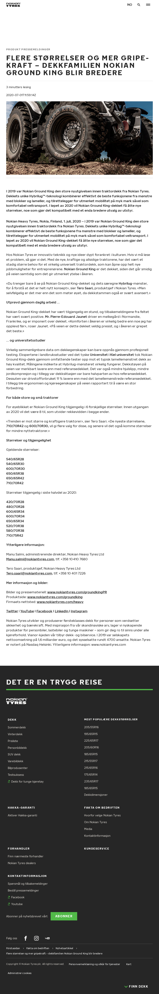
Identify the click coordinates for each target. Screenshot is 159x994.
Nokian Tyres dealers (22, 863)
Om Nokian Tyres (95, 822)
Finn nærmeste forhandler (25, 856)
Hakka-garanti (21, 807)
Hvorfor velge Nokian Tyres (102, 815)
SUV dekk (14, 754)
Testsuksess (16, 774)
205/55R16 (91, 727)
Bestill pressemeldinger (23, 890)
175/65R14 (91, 774)
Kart (128, 964)
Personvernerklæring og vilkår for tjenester (94, 964)
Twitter (12, 611)
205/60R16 (91, 747)
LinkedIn (61, 611)
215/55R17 (91, 761)
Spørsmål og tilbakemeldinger (28, 883)
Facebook (44, 611)
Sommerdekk (17, 727)
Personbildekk (17, 747)
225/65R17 (91, 740)
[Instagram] (36, 938)
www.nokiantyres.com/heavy (60, 602)
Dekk (12, 719)
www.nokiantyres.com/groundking (55, 597)
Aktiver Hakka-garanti (22, 815)
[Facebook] (25, 938)
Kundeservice (96, 848)
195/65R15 (91, 734)
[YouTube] (47, 938)
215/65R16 (91, 767)
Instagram (79, 611)
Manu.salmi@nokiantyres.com (30, 559)
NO (129, 5)
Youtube (17, 904)
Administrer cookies (19, 973)
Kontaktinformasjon (97, 835)
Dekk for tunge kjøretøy (27, 781)
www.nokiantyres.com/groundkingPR (77, 592)
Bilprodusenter (18, 768)
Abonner (64, 916)
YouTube (27, 611)
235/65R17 (91, 781)
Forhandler (19, 848)
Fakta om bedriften (102, 807)
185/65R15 (91, 754)
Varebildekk (15, 761)
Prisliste (13, 741)
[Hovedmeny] (148, 4)
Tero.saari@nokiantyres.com (29, 573)
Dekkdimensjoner (96, 794)
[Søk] (138, 4)
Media (88, 829)
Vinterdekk (15, 734)
